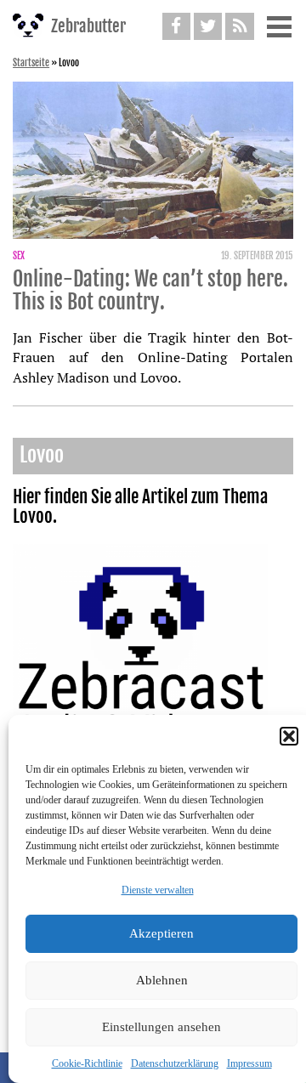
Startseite (31, 63)
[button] (289, 736)
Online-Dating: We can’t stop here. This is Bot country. (150, 290)
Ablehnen (162, 980)
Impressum (249, 1063)
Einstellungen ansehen (161, 1027)
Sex (19, 256)
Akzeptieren (161, 933)
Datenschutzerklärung (174, 1063)
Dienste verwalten (158, 890)
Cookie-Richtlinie (87, 1063)
